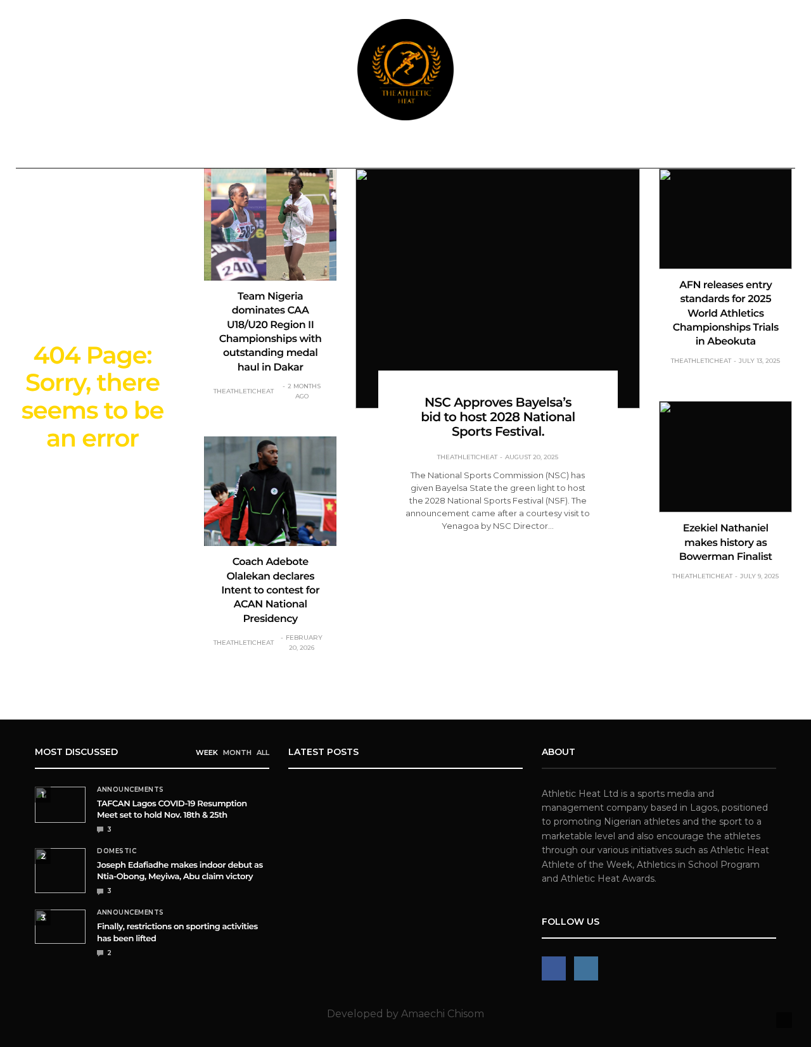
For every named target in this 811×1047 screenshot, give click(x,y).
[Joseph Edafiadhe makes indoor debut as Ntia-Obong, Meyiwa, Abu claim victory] (60, 870)
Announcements (77, 149)
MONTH (237, 752)
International (245, 149)
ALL (263, 752)
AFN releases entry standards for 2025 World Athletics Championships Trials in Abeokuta (726, 313)
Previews (396, 149)
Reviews (334, 149)
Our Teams (686, 149)
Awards (610, 149)
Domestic (163, 149)
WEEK (207, 752)
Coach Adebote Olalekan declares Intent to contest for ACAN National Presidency (270, 590)
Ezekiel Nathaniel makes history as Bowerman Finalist (725, 543)
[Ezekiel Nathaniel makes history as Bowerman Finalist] (725, 457)
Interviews (544, 149)
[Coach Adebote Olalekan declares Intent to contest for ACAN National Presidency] (270, 491)
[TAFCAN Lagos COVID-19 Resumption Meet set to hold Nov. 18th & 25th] (60, 805)
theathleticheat (244, 391)
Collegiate (468, 149)
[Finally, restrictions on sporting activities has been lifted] (60, 927)
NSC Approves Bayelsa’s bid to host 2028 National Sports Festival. (498, 417)
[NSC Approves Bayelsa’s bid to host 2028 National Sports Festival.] (497, 288)
